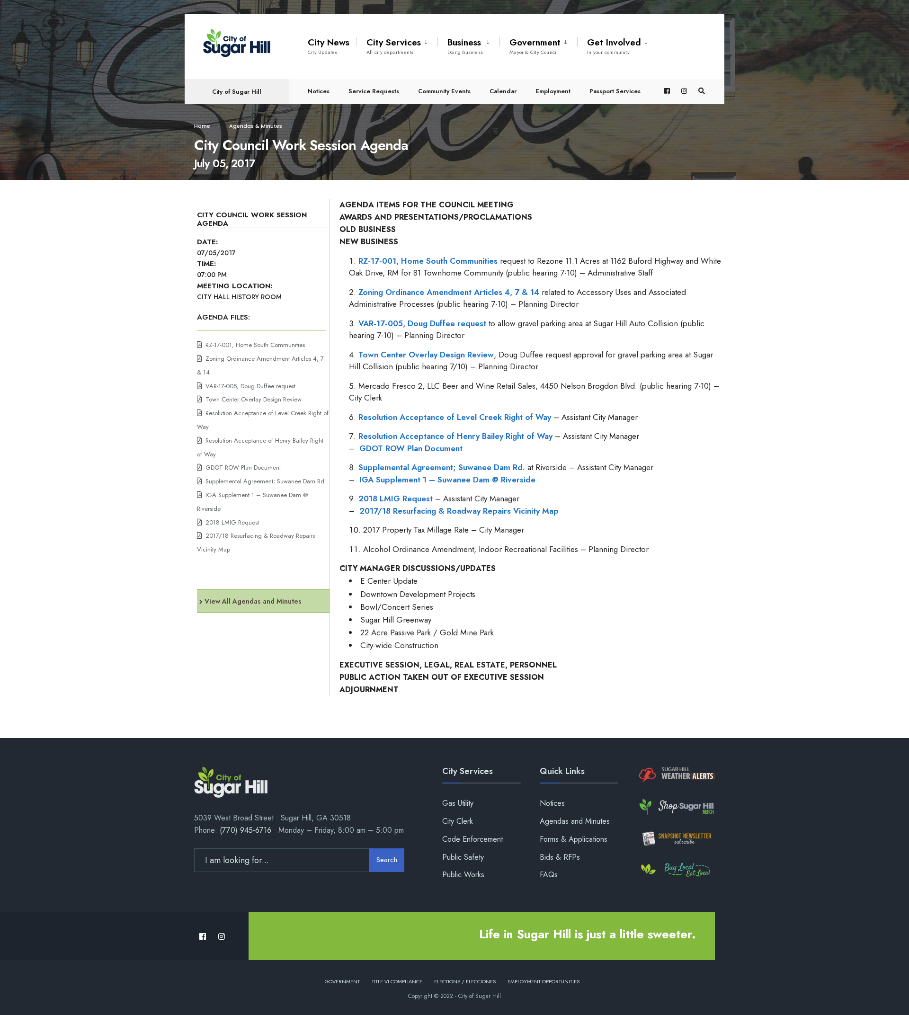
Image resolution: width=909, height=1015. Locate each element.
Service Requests (373, 91)
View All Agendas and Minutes (253, 601)
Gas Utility (457, 803)
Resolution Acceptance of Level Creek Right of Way (454, 417)
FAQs (549, 874)
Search (386, 860)
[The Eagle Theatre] (676, 870)
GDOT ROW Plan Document (243, 467)
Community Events (444, 91)
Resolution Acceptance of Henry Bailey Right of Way (455, 436)
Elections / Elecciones (465, 981)
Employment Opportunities (543, 981)
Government (535, 46)
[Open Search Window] (701, 91)
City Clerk (457, 821)
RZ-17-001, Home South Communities (255, 344)
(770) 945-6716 (245, 830)
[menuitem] (396, 44)
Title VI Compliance (397, 981)
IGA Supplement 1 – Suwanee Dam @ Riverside (447, 479)
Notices (319, 91)
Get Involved (614, 46)
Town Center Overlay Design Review (253, 399)
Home (202, 126)
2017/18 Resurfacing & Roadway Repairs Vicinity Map (459, 510)
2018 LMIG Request (232, 522)
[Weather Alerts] (676, 775)
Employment (552, 91)
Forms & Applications (573, 839)
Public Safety (463, 857)
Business (465, 46)
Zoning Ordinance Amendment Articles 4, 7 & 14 (448, 292)
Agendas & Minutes (255, 126)
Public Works (463, 874)
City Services (393, 46)
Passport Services (615, 91)
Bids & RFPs (560, 857)
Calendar (503, 91)
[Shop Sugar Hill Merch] (676, 807)
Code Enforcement (472, 839)
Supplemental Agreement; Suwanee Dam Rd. (265, 481)
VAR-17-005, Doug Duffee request (250, 386)
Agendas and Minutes (575, 821)
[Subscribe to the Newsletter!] (676, 838)
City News (328, 46)
